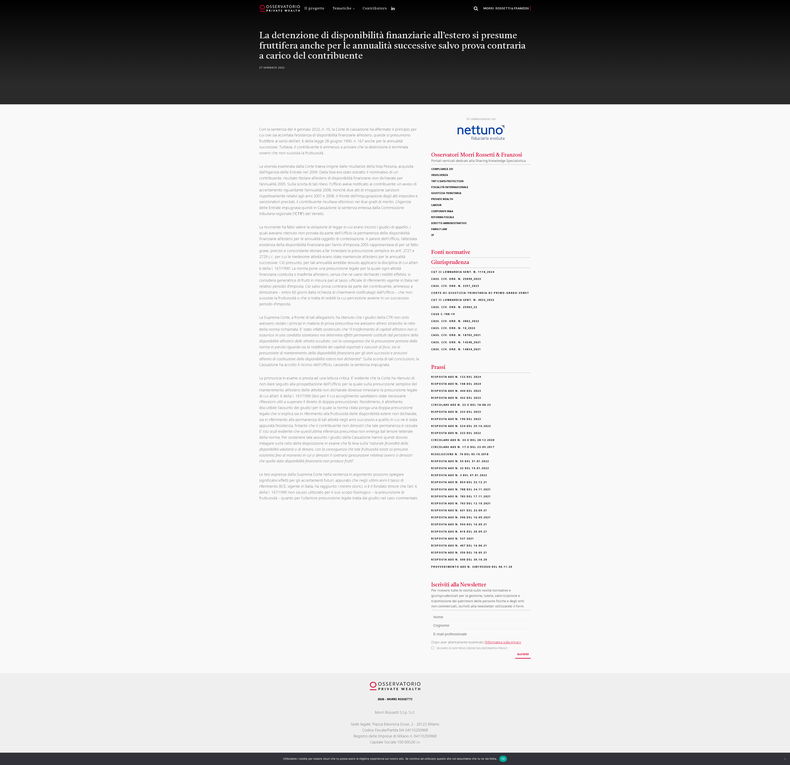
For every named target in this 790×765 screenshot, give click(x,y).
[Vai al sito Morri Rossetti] (507, 8)
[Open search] (475, 8)
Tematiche (342, 8)
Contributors (375, 8)
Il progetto (314, 8)
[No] (785, 759)
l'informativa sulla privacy (503, 642)
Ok (503, 758)
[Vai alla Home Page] (279, 8)
